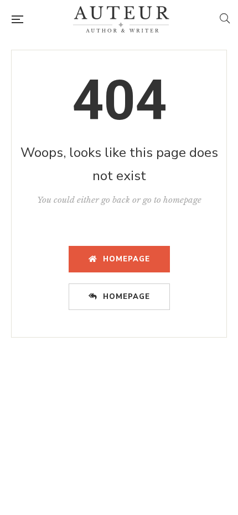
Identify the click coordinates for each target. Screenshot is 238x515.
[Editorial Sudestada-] (121, 19)
